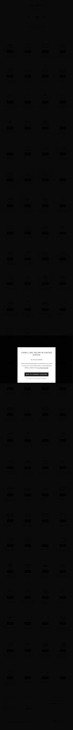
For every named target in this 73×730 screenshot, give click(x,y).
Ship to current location (36, 374)
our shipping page (42, 368)
